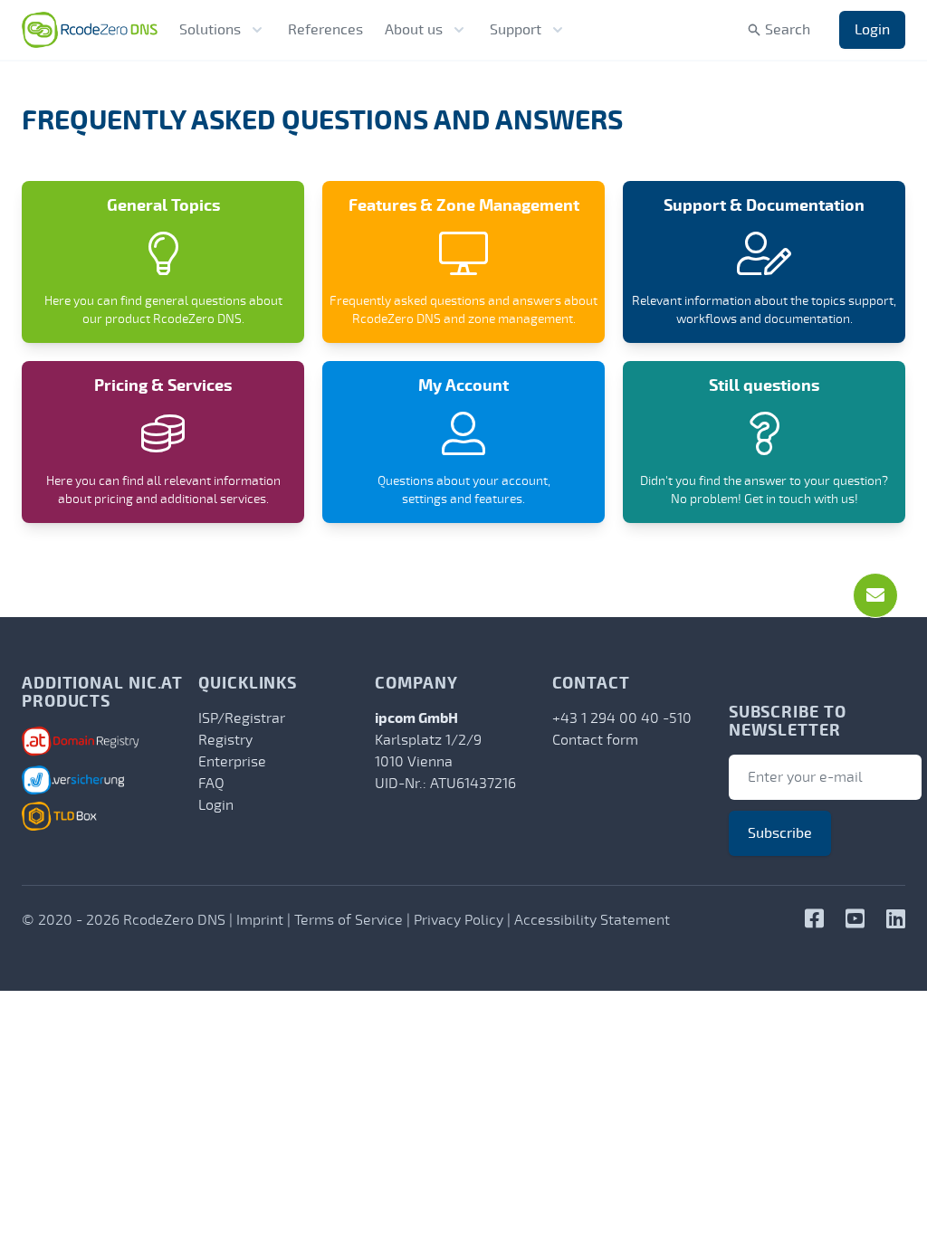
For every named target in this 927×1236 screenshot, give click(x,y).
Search (787, 30)
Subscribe (780, 833)
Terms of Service (348, 920)
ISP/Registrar (241, 718)
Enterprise (232, 762)
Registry (225, 740)
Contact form (595, 740)
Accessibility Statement (592, 920)
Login (872, 30)
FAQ (211, 784)
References (325, 30)
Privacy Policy (458, 920)
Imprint (259, 920)
